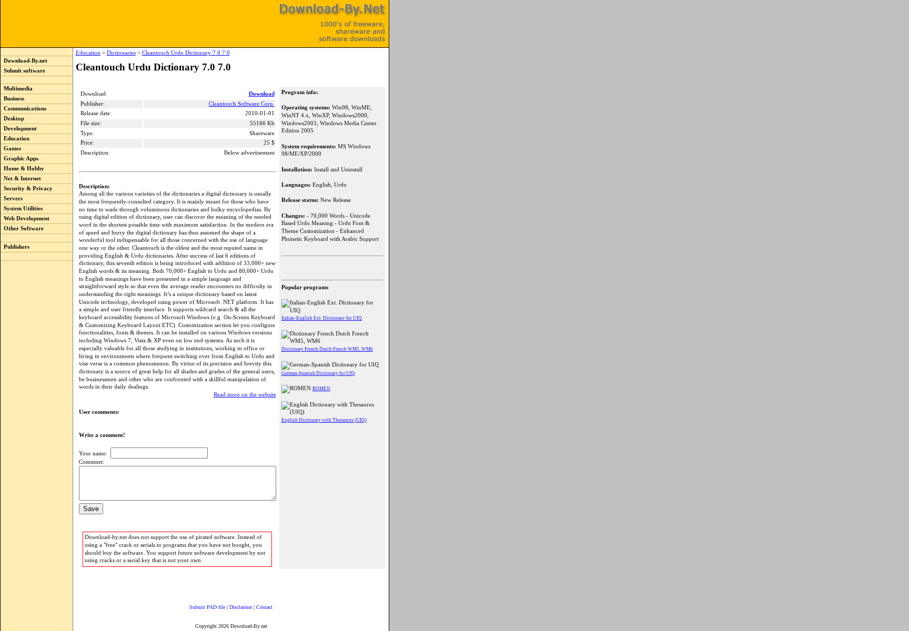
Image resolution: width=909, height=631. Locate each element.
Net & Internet (21, 178)
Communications (23, 108)
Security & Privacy (27, 188)
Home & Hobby (22, 168)
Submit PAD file (207, 607)
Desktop (12, 118)
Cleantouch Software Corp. (242, 104)
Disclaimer (240, 607)
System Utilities (22, 208)
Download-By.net (24, 61)
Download (262, 94)
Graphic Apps (19, 158)
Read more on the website (245, 395)
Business (12, 98)
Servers (12, 198)
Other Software (22, 228)
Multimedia (17, 88)
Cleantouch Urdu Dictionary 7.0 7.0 (186, 53)
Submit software (23, 71)
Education (15, 138)
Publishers (15, 247)
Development (19, 128)
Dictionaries (121, 53)
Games (11, 148)
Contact (264, 607)
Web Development (25, 218)
